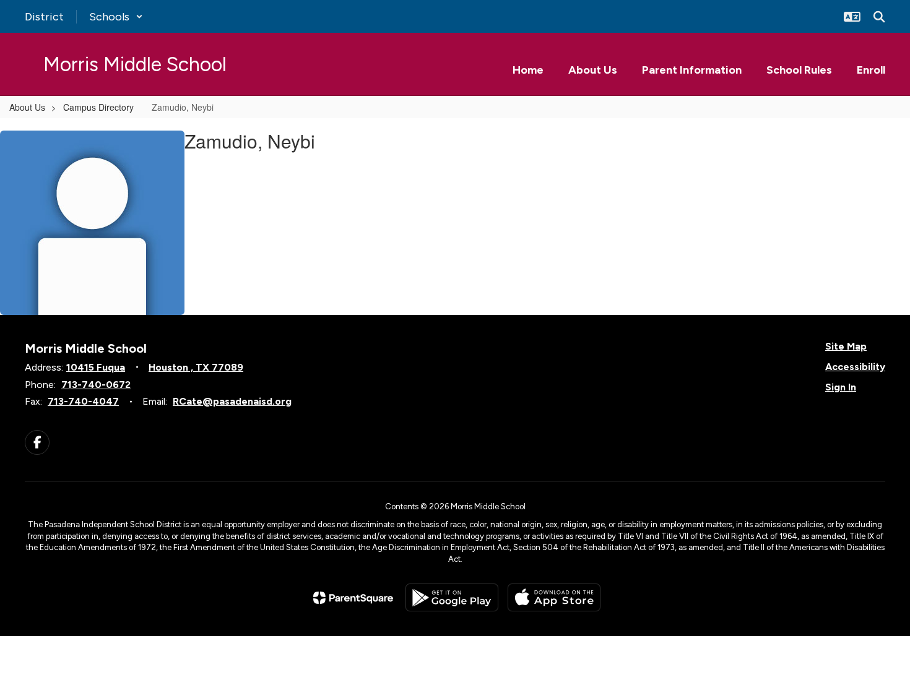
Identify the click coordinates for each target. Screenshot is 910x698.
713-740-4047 (83, 401)
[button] (116, 17)
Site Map (846, 346)
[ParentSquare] (353, 597)
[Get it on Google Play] (451, 597)
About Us (27, 107)
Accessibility (855, 367)
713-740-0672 (96, 384)
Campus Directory (98, 107)
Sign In (840, 387)
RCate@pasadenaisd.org (232, 401)
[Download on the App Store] (554, 597)
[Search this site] (879, 17)
